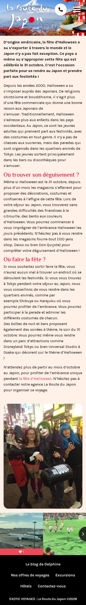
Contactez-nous (52, 586)
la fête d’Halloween (35, 378)
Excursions (65, 575)
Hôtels (26, 586)
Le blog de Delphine (43, 564)
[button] (76, 9)
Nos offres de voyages (30, 575)
